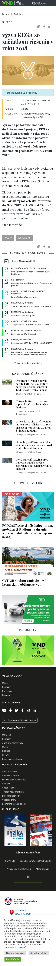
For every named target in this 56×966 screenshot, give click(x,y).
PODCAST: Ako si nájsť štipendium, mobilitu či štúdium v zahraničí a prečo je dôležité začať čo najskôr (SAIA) (27, 531)
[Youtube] (4, 710)
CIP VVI (5, 755)
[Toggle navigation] (52, 3)
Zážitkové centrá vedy (12, 743)
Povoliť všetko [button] (12, 959)
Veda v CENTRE (9, 771)
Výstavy (6, 784)
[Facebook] (22, 710)
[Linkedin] (34, 710)
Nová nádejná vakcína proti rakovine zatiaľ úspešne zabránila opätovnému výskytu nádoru (34, 464)
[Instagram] (28, 710)
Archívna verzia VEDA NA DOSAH (20, 720)
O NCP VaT (7, 735)
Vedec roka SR (9, 788)
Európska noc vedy (11, 796)
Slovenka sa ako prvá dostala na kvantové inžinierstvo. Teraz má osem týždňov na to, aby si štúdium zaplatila (34, 426)
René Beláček (37, 394)
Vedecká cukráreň (10, 775)
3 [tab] (25, 848)
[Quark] (41, 830)
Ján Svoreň (36, 452)
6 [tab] (39, 848)
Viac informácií (12, 225)
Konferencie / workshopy (14, 804)
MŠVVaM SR (24, 238)
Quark (5, 747)
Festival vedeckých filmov (14, 780)
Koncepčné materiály (12, 759)
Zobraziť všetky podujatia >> (28, 363)
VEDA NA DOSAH (39, 435)
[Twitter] (16, 710)
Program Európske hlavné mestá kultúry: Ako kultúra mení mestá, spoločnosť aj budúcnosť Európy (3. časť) (32, 385)
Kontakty (6, 687)
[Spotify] (10, 710)
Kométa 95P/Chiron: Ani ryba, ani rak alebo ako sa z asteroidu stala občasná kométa (34, 445)
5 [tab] (34, 848)
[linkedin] (49, 26)
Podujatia (18, 14)
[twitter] (38, 26)
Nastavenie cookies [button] (15, 953)
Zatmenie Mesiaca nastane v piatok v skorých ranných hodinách (32, 404)
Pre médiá (7, 691)
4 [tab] (30, 848)
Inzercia (6, 695)
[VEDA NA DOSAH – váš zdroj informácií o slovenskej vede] (12, 3)
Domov (5, 14)
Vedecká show (9, 800)
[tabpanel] (15, 830)
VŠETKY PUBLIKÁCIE (28, 852)
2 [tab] (21, 848)
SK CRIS (6, 751)
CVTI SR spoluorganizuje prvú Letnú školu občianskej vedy (24, 582)
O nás (5, 683)
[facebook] (44, 26)
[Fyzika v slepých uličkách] (15, 830)
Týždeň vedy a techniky (13, 792)
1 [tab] (16, 848)
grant (8, 238)
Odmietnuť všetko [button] (38, 953)
